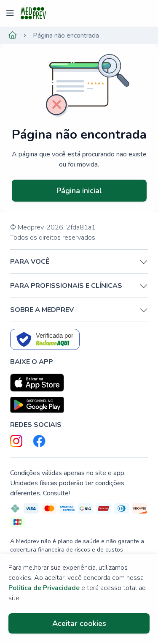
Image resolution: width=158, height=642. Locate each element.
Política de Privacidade (44, 588)
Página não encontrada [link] (66, 35)
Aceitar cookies (79, 623)
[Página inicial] (12, 35)
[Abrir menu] (11, 13)
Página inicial (79, 191)
